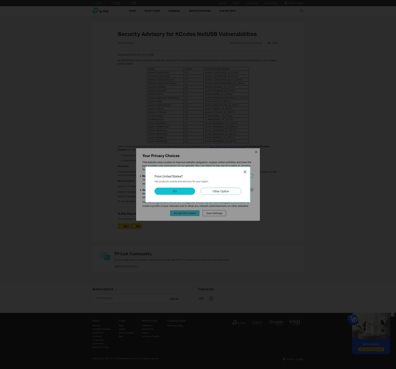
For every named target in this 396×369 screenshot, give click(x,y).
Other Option (221, 191)
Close (245, 172)
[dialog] (198, 184)
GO (175, 191)
